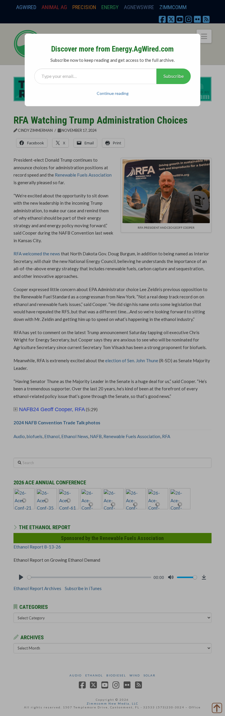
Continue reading (113, 93)
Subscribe (173, 76)
